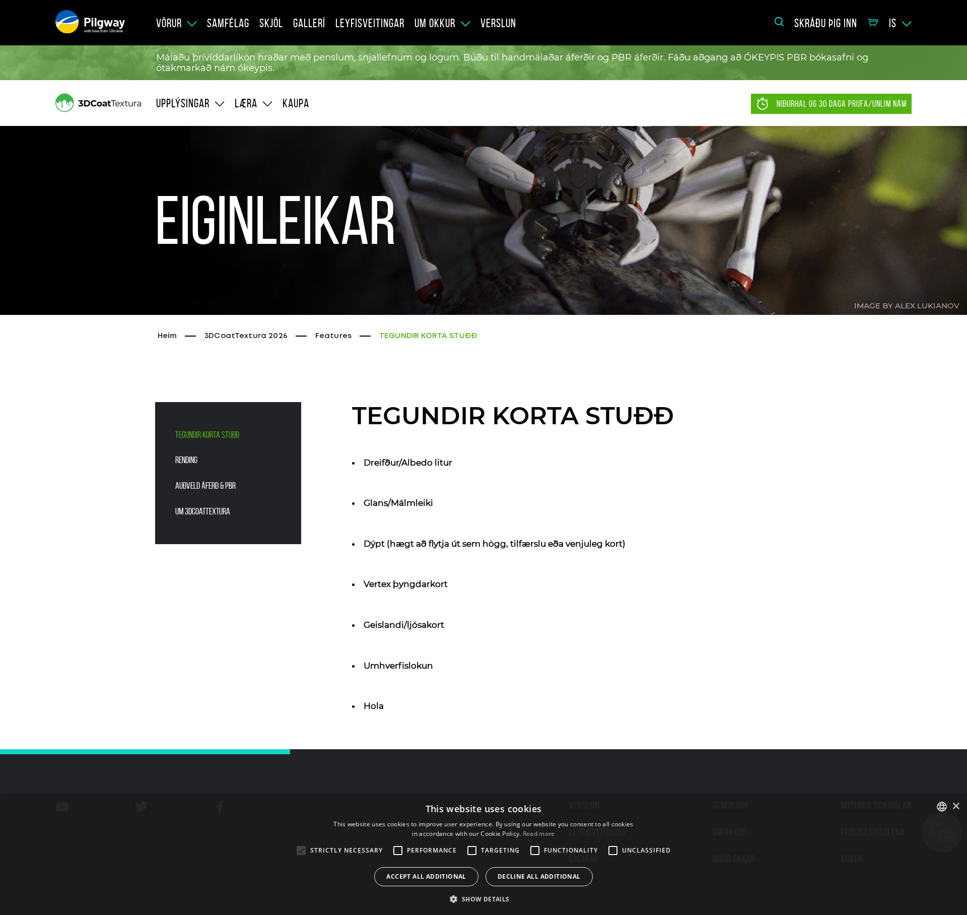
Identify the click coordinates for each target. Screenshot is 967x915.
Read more (539, 833)
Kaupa (296, 103)
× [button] (955, 806)
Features (333, 336)
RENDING (186, 460)
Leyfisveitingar (369, 23)
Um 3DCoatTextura (202, 511)
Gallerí (309, 23)
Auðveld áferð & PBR (205, 486)
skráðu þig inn (825, 23)
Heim (167, 336)
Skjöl (271, 23)
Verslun (498, 23)
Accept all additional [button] (426, 876)
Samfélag (228, 23)
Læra (246, 103)
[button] (483, 898)
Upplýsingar (183, 103)
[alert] (483, 854)
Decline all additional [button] (539, 876)
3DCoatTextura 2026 (246, 336)
